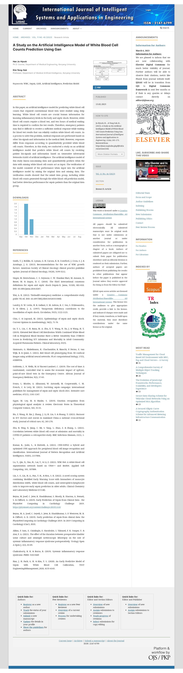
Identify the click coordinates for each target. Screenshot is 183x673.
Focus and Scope (144, 197)
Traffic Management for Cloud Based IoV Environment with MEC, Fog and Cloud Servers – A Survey (152, 357)
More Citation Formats (108, 154)
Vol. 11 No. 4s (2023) (42, 37)
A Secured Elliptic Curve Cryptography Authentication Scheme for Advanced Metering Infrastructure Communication (151, 413)
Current (27, 28)
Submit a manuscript (95, 640)
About (76, 28)
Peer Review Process (145, 227)
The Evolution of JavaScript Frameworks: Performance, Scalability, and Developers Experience (149, 384)
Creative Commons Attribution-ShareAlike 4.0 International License (110, 214)
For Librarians (142, 254)
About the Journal (115, 640)
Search (165, 27)
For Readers (141, 246)
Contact (139, 223)
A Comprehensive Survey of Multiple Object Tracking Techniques (149, 370)
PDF (99, 87)
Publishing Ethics (144, 218)
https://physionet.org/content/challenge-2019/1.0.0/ (37, 507)
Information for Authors (150, 45)
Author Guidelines (144, 201)
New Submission (144, 214)
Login (148, 10)
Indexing (140, 205)
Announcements (59, 28)
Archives (41, 28)
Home (16, 28)
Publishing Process (144, 210)
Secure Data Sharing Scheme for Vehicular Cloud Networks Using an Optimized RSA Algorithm (153, 398)
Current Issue (65, 640)
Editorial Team (143, 193)
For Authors (141, 250)
